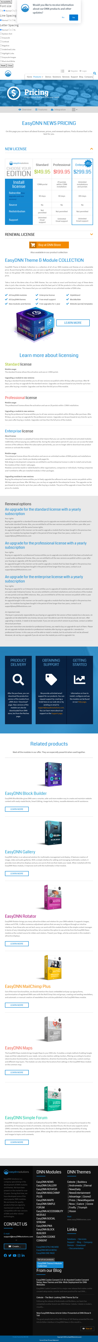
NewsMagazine (86, 1200)
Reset (3, 65)
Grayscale (6, 37)
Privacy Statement (53, 1340)
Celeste (71, 1182)
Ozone (89, 1204)
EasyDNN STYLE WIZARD (47, 1247)
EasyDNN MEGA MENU (46, 1250)
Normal (5, 30)
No (63, 17)
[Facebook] (5, 1255)
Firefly (72, 1207)
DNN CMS (25, 1337)
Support (74, 76)
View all (89, 1328)
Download (80, 1245)
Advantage (75, 1196)
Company (88, 76)
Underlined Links (8, 49)
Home (29, 76)
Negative (5, 45)
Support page (57, 713)
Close (10, 65)
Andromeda (75, 1185)
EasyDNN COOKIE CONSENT (45, 1238)
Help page (82, 702)
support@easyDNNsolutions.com (18, 1236)
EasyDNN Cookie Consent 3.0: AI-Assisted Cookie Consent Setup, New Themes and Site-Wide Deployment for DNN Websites (62, 1282)
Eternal (88, 1185)
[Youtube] (14, 1255)
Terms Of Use (43, 1340)
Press (72, 1200)
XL (15, 30)
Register (74, 71)
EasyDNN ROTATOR (46, 1189)
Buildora (82, 1182)
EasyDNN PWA (44, 1226)
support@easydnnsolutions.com (51, 707)
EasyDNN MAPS (45, 1200)
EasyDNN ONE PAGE (45, 1253)
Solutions (57, 76)
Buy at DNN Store (49, 245)
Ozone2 (87, 1196)
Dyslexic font (7, 34)
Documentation (76, 1248)
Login (84, 71)
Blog (81, 76)
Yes (73, 17)
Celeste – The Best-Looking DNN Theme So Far (57, 1297)
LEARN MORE (73, 323)
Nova (72, 1204)
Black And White (8, 61)
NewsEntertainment (79, 1193)
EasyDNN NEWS (45, 1182)
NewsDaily (75, 1189)
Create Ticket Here (19, 1246)
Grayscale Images (9, 57)
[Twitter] (9, 1255)
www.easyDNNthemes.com (79, 1219)
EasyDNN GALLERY (46, 1185)
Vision (72, 1211)
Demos (48, 76)
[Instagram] (19, 1255)
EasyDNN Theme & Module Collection (50, 1265)
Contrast (5, 41)
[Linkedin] (23, 1255)
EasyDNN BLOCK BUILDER (45, 1231)
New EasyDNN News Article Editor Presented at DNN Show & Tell (63, 1314)
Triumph (82, 1207)
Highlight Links (8, 53)
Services (66, 76)
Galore (80, 1204)
